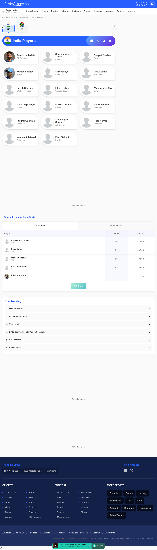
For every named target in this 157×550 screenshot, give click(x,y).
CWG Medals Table (18, 316)
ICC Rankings (15, 340)
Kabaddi (114, 508)
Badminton (115, 500)
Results (120, 11)
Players (32, 512)
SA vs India (11, 11)
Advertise (6, 533)
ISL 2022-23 (63, 492)
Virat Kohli (14, 324)
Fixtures (76, 11)
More (131, 11)
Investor (61, 533)
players (98, 11)
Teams (8, 512)
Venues (109, 11)
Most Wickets (116, 225)
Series (32, 492)
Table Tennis (117, 515)
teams (87, 11)
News (45, 11)
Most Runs (40, 225)
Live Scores (10, 492)
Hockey (143, 493)
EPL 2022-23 (87, 492)
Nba (139, 500)
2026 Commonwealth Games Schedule (27, 332)
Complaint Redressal (78, 533)
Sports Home (7, 18)
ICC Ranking (35, 517)
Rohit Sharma (15, 347)
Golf (129, 500)
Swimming (145, 508)
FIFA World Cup (16, 308)
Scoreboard (32, 11)
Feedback (33, 533)
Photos (54, 11)
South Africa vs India (25, 18)
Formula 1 (115, 493)
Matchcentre (63, 517)
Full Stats (78, 286)
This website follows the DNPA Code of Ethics (74, 538)
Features (33, 507)
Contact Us (110, 533)
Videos (65, 11)
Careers (96, 533)
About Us (20, 533)
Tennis (129, 493)
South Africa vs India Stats (19, 217)
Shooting (129, 508)
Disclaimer (47, 533)
